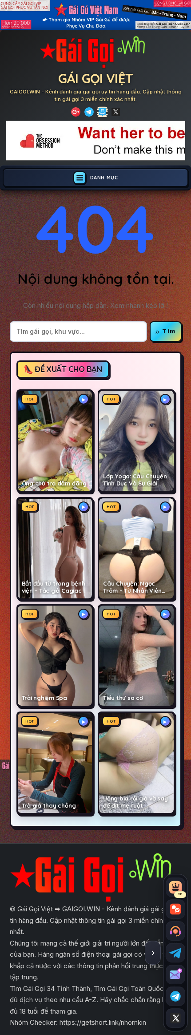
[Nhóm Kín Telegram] (102, 111)
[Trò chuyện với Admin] (175, 931)
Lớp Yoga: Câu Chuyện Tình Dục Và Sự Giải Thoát (135, 480)
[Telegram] (89, 111)
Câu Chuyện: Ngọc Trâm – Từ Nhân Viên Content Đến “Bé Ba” (133, 587)
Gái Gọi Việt (95, 78)
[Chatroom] (175, 909)
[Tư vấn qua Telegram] (175, 952)
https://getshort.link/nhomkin (103, 1022)
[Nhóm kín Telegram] (175, 996)
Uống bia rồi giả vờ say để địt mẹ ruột (135, 802)
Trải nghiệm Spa (45, 698)
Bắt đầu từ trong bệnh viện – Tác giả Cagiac (53, 587)
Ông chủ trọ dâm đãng (54, 483)
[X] (115, 111)
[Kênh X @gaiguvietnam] (175, 1018)
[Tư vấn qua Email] (175, 974)
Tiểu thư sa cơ (123, 698)
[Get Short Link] (75, 111)
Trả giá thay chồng (49, 805)
